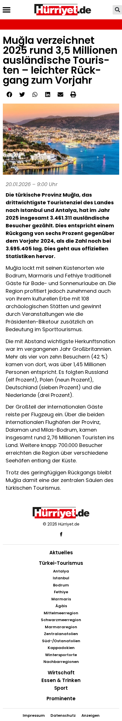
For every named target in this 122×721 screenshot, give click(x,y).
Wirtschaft (61, 672)
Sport (61, 688)
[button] (6, 9)
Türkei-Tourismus (61, 563)
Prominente (61, 698)
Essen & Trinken (61, 680)
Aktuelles (61, 552)
